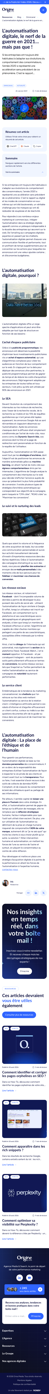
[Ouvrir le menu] (43, 10)
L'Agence (7, 1338)
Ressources (8, 1346)
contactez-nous (10, 869)
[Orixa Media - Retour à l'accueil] (8, 10)
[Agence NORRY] (37, 1390)
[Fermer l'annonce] (45, 2)
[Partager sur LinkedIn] (36, 893)
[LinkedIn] (19, 1277)
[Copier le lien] (28, 893)
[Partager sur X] (43, 893)
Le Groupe (7, 1353)
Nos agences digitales (14, 1361)
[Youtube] (29, 1277)
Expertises (8, 1331)
